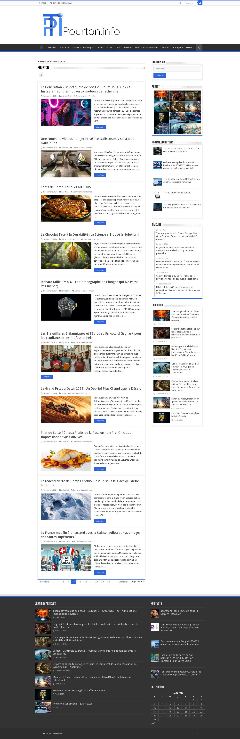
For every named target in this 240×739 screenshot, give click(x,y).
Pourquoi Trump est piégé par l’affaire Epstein (79, 690)
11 (80, 582)
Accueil (42, 47)
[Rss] (180, 3)
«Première (44, 582)
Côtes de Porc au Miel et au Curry (66, 187)
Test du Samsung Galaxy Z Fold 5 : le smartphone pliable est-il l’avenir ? (180, 673)
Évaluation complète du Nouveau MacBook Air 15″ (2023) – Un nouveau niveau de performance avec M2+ (180, 165)
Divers (189, 47)
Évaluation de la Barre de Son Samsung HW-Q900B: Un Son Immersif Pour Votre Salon (176, 658)
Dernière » (123, 582)
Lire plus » (100, 127)
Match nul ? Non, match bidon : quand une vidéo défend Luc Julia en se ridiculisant (185, 402)
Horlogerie (178, 47)
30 (102, 582)
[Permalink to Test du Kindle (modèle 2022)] (157, 195)
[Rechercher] (200, 2)
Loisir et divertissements (146, 47)
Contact (42, 3)
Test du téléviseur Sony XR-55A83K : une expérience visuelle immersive (180, 643)
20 (96, 582)
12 (86, 582)
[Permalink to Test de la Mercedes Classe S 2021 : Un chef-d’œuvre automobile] (157, 151)
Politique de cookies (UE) (61, 3)
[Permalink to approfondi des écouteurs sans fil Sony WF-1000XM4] (155, 613)
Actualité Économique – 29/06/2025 (72, 703)
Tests (117, 47)
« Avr (153, 723)
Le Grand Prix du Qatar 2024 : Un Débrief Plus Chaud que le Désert (91, 388)
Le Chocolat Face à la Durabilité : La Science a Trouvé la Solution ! (90, 234)
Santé (100, 47)
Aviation (165, 47)
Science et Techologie (82, 47)
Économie (64, 47)
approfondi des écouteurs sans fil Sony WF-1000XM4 (179, 612)
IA (70, 96)
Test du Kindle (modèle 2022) (176, 192)
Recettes (128, 47)
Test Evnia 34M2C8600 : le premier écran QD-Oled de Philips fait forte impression (179, 627)
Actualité (52, 47)
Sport (109, 47)
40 (108, 582)
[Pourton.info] (81, 24)
